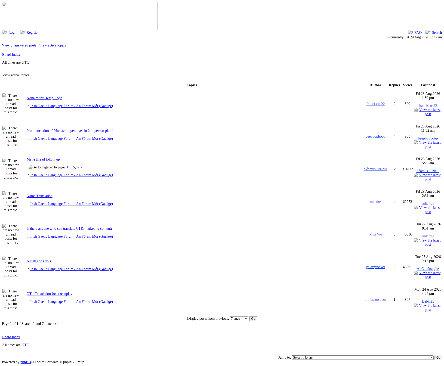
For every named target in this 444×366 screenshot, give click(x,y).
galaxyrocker (375, 267)
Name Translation (39, 196)
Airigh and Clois (39, 261)
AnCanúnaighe (428, 269)
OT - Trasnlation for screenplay (49, 294)
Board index (11, 54)
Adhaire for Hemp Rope (44, 98)
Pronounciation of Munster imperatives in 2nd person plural (70, 131)
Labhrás (428, 301)
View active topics (52, 45)
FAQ (417, 32)
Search (436, 32)
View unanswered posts (19, 45)
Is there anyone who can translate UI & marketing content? (69, 228)
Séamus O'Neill (375, 169)
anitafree (428, 203)
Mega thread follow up (43, 159)
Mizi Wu (375, 234)
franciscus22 (376, 104)
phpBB (25, 362)
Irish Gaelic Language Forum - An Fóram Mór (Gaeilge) (71, 106)
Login (12, 32)
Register (32, 32)
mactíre (375, 202)
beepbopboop (375, 136)
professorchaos (375, 299)
